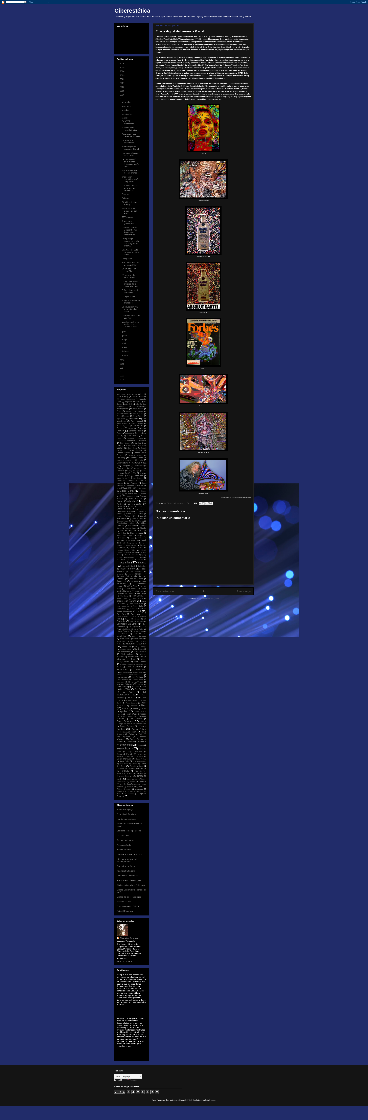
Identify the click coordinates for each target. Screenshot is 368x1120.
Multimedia (122, 669)
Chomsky (121, 457)
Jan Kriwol (134, 581)
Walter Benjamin (135, 786)
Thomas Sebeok (135, 768)
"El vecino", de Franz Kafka (128, 276)
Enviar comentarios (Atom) (208, 598)
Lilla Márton (126, 629)
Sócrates (140, 756)
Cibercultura (122, 463)
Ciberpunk (126, 466)
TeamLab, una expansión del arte (129, 210)
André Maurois (123, 416)
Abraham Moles (136, 394)
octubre (126, 110)
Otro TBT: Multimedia (128, 122)
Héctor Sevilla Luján (124, 535)
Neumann (120, 682)
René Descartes (125, 721)
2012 (122, 376)
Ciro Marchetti (139, 466)
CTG (142, 473)
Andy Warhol (138, 416)
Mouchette (139, 667)
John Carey (124, 596)
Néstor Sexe (138, 680)
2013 (122, 372)
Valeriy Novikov (132, 779)
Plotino (144, 708)
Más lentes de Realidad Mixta (129, 128)
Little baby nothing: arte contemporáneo (127, 860)
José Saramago (123, 606)
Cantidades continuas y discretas (131, 441)
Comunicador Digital (126, 866)
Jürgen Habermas (124, 611)
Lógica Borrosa (123, 631)
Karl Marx (121, 614)
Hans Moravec (136, 533)
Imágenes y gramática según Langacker (130, 179)
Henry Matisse (131, 545)
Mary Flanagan (140, 647)
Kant (138, 611)
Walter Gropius (123, 789)
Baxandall (131, 428)
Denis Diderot (137, 478)
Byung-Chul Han (128, 435)
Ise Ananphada (136, 571)
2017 (122, 99)
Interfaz (142, 562)
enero (125, 355)
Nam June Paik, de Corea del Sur (130, 263)
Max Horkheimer (123, 652)
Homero (135, 552)
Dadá (128, 476)
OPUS (144, 687)
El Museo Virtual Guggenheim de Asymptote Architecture (130, 231)
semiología (126, 744)
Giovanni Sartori (130, 528)
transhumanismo (135, 773)
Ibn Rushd (121, 559)
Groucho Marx (135, 530)
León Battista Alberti (137, 621)
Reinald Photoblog (125, 911)
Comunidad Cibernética (127, 875)
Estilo (119, 506)
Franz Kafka (123, 516)
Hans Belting (121, 533)
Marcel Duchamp (139, 636)
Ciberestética (132, 10)
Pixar (143, 705)
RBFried (188, 1100)
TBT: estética (128, 217)
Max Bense (139, 649)
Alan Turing (122, 396)
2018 (122, 95)
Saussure (142, 741)
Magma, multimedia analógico (131, 301)
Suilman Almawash (139, 761)
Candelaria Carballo (135, 438)
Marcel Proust (124, 639)
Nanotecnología (138, 672)
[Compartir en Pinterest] (211, 503)
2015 (122, 364)
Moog (129, 667)
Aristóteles (133, 418)
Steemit (125, 194)
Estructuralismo (135, 506)
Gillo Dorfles (132, 526)
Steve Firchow (141, 759)
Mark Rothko (134, 641)
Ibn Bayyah (129, 557)
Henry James (132, 543)
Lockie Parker (139, 629)
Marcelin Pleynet (138, 639)
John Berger (141, 593)
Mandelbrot (122, 636)
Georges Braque (123, 521)
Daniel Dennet (122, 478)
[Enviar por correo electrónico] (200, 503)
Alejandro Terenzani (129, 938)
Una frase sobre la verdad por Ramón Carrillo (130, 324)
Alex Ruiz (129, 404)
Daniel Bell (138, 476)
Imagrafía (123, 562)
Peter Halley (132, 700)
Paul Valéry (128, 692)
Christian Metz (136, 457)
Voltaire (143, 781)
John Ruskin (138, 598)
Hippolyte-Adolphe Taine (126, 550)
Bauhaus (120, 428)
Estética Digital (134, 504)
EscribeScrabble (124, 849)
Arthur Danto (121, 423)
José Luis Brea (136, 604)
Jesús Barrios (131, 589)
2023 (122, 75)
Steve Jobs (124, 761)
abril (124, 343)
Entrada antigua (244, 591)
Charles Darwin (123, 453)
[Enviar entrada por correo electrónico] (195, 503)
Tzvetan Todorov (124, 776)
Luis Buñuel (122, 634)
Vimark (132, 782)
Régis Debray (136, 719)
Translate (133, 1080)
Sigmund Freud (124, 754)
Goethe (143, 528)
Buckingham (140, 433)
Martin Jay (126, 647)
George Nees (138, 518)
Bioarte (120, 433)
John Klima (122, 598)
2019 (122, 91)
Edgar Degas (141, 488)
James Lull (121, 581)
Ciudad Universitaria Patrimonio (131, 885)
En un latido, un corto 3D (129, 270)
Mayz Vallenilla (140, 652)
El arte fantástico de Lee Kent (131, 316)
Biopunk (129, 433)
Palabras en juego (125, 809)
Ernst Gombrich (126, 501)
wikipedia (139, 789)
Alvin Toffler (138, 409)
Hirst (127, 552)
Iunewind (120, 574)
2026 (122, 63)
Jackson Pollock (124, 576)
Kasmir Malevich (122, 616)
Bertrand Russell (136, 431)
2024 (122, 71)
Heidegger (121, 538)
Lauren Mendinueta (132, 619)
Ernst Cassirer (135, 499)
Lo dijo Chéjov (128, 296)
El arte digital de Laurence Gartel (130, 147)
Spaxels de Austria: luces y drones (130, 171)
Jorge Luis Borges (126, 601)
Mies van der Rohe (126, 659)
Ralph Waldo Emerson (136, 714)
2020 (122, 87)
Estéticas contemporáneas (129, 831)
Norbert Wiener (124, 684)
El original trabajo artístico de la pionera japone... (130, 283)
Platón (135, 709)
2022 (122, 79)
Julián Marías (121, 609)
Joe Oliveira (129, 593)
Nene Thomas (122, 680)
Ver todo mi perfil (124, 961)
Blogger (212, 1100)
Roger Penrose (127, 726)
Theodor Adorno (136, 766)
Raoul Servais (127, 716)
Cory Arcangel (134, 471)
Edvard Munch (131, 494)
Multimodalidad (141, 670)
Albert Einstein (139, 396)
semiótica (123, 748)
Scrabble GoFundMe (126, 814)
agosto (125, 118)
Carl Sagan (125, 443)
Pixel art (125, 708)
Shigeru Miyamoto (135, 752)
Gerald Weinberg (138, 521)
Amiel (119, 411)
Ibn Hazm (140, 557)
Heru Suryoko (136, 548)
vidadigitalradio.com (126, 871)
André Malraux (137, 414)
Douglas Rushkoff (135, 485)
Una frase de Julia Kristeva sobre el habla (130, 252)
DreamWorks (124, 488)
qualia (123, 711)
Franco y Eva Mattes (134, 514)
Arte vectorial (137, 421)
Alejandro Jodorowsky (128, 399)
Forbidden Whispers (126, 511)
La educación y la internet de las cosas (130, 309)
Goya (122, 530)
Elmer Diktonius (131, 496)
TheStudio (120, 769)
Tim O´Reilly (123, 771)
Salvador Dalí (135, 734)
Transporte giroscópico (128, 222)
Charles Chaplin (135, 450)
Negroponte (122, 677)
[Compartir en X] (205, 503)
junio (124, 335)
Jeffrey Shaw (131, 586)
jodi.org (119, 593)
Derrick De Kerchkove (125, 481)
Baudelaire (138, 426)
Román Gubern (139, 729)
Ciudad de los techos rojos (129, 897)
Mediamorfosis (127, 654)
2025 (122, 67)
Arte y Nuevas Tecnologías (129, 880)
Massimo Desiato (125, 649)
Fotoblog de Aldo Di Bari (128, 906)
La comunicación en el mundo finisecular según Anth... (130, 163)
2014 (122, 368)
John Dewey (137, 596)
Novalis (140, 684)
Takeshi (134, 764)
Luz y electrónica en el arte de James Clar (129, 187)
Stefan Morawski (124, 759)
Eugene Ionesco (140, 509)
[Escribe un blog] (203, 503)
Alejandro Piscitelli (132, 402)
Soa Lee (130, 756)
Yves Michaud (134, 791)
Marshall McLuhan (136, 643)
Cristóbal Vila (130, 473)
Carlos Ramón (131, 445)
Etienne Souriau (124, 509)
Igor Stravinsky (137, 559)
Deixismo (126, 198)
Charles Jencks (135, 455)
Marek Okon (121, 641)
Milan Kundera (140, 662)
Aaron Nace (121, 394)
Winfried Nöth (121, 791)
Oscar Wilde (125, 689)
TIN (136, 771)
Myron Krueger (124, 672)
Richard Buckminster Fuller (136, 724)
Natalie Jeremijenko (127, 675)
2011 (122, 379)
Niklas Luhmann (135, 682)
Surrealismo (124, 764)
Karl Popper (136, 614)
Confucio (120, 471)
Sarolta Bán (131, 742)
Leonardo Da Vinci (127, 623)
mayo (125, 339)
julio (124, 331)
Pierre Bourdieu (131, 703)
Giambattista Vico (125, 523)
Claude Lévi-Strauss (128, 468)
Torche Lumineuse (125, 840)
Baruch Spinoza (123, 426)
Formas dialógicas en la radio (130, 154)
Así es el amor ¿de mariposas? (130, 291)
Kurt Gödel (135, 616)
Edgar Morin (127, 490)
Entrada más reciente (165, 591)
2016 (122, 360)
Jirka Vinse (139, 591)
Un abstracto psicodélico (128, 141)
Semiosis (141, 745)
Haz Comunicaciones (126, 819)
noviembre (127, 106)
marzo (125, 347)
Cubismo (120, 476)
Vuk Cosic (136, 784)
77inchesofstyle (124, 845)
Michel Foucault (135, 656)
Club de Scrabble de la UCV (129, 854)
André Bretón (122, 414)
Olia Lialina (135, 687)
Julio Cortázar (136, 608)
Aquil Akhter (121, 419)
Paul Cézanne (140, 689)
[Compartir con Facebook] (208, 503)
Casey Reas (132, 448)
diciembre (127, 102)
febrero (126, 351)
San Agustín (123, 737)
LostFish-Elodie (138, 631)
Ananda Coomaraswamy (134, 411)
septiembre (127, 114)
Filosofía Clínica (124, 901)
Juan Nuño (138, 606)
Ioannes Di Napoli (128, 566)
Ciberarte (139, 460)
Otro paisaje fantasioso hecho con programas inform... (130, 242)
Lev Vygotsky (134, 627)
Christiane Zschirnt (124, 460)
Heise (132, 538)
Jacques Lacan (136, 579)
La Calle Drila (123, 835)
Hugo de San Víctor (131, 555)
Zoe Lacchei (129, 794)
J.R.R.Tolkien (135, 574)
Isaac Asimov (127, 568)
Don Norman (132, 483)
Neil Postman (137, 677)
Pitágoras (133, 705)
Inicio (205, 591)
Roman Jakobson (128, 732)
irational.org (142, 566)
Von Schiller (125, 784)
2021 (122, 83)
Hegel (139, 535)
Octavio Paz (122, 687)
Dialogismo (127, 258)
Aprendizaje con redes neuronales (131, 135)
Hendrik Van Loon (131, 540)
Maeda (138, 634)
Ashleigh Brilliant (137, 423)
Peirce (131, 697)
